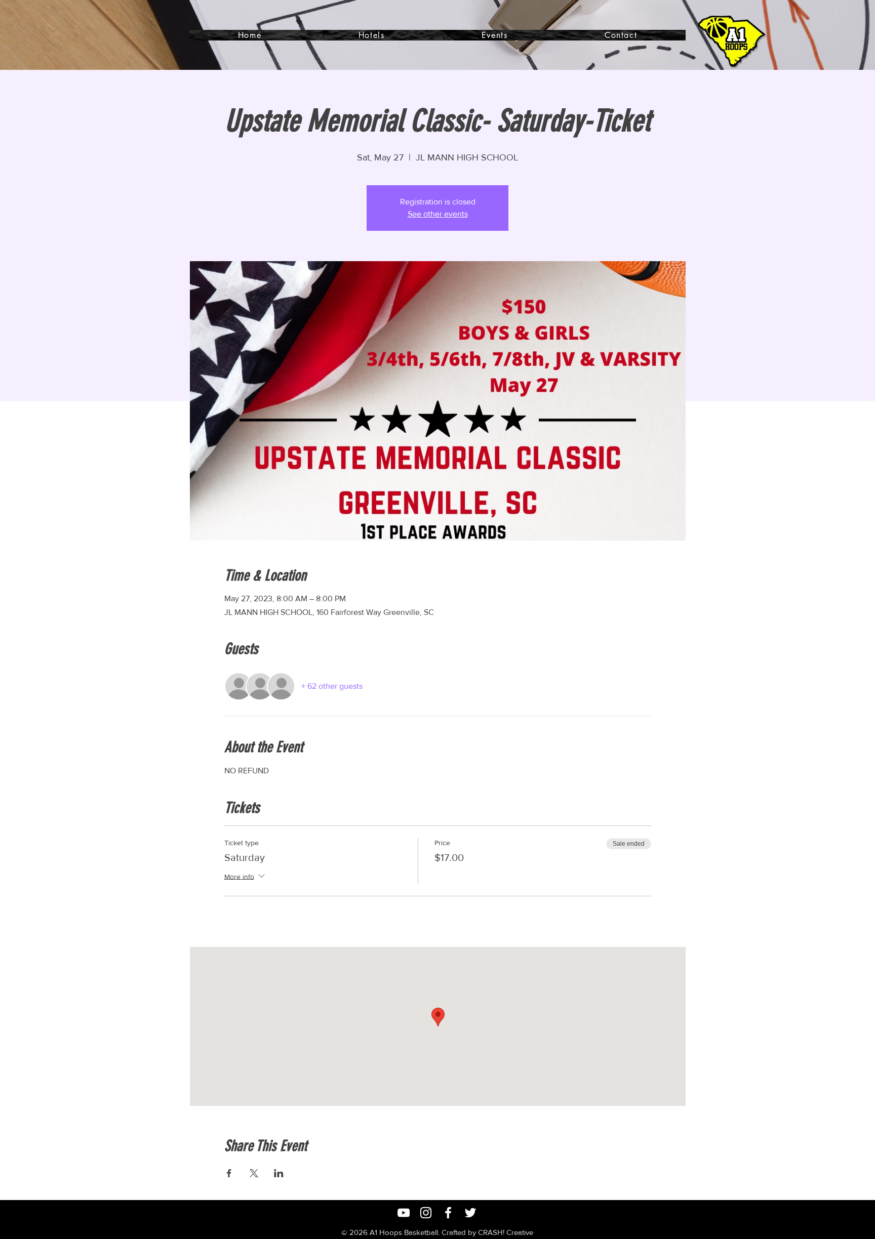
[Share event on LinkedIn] (279, 1173)
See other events (438, 214)
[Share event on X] (254, 1173)
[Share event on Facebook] (229, 1173)
